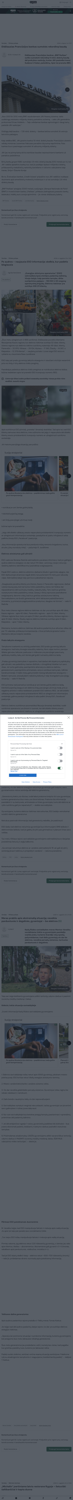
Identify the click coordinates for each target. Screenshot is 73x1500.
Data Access (36, 782)
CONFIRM (22, 775)
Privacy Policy (47, 782)
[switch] (60, 748)
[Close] (69, 718)
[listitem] (36, 744)
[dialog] (36, 750)
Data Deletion (26, 782)
